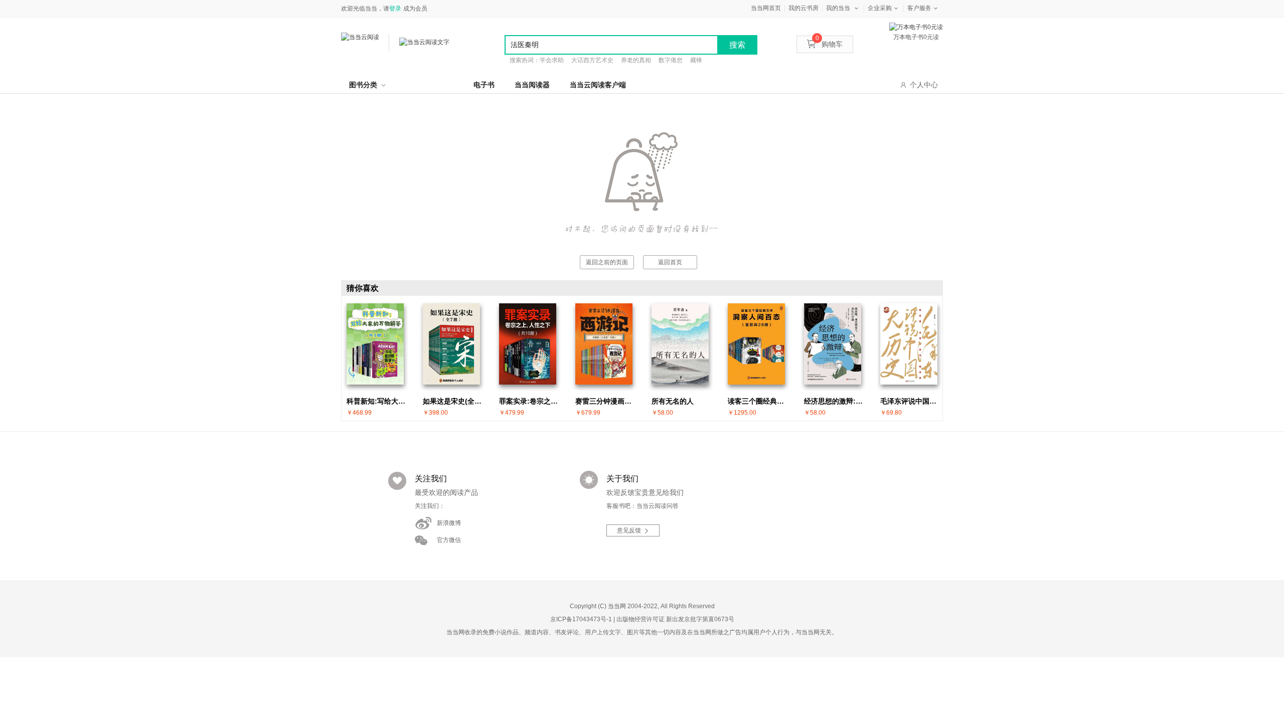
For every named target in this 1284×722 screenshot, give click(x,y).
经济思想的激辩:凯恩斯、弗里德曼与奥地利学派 (835, 401)
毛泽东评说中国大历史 (911, 401)
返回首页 (670, 262)
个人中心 (924, 85)
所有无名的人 (673, 401)
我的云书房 (803, 8)
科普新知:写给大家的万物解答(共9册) (378, 401)
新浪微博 (449, 522)
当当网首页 (766, 8)
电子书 (484, 85)
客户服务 (919, 8)
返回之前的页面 (607, 262)
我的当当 (838, 8)
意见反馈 (629, 530)
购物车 (829, 44)
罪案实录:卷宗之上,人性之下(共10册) (530, 401)
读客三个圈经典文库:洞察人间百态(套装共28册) (759, 401)
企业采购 (880, 8)
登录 (395, 8)
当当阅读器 (532, 85)
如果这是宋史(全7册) (454, 401)
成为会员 (415, 8)
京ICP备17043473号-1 (581, 619)
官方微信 (449, 540)
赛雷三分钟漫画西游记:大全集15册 (606, 401)
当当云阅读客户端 (598, 85)
